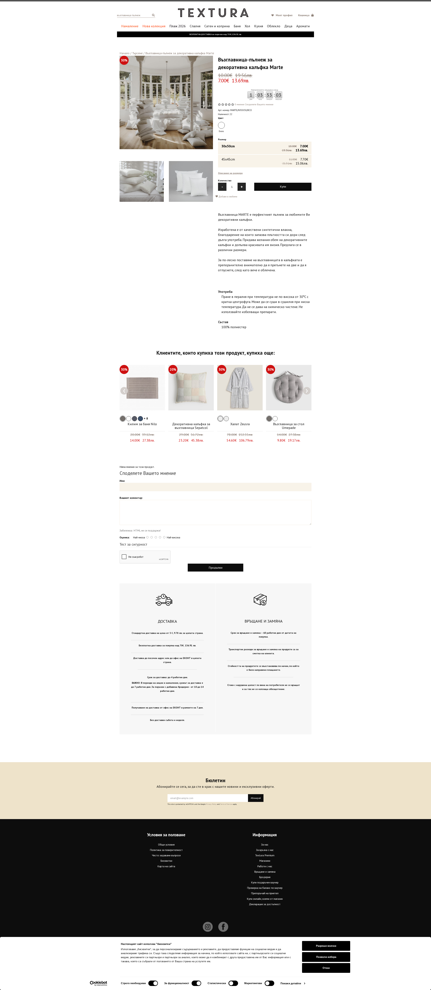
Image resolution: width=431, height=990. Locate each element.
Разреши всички (326, 945)
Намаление (129, 26)
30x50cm (264, 148)
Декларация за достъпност (264, 904)
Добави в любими (227, 196)
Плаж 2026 (177, 26)
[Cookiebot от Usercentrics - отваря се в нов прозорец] (98, 983)
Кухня (258, 26)
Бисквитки (166, 860)
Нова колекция (153, 26)
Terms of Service (226, 804)
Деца (288, 26)
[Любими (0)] (273, 15)
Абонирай (256, 798)
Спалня (195, 26)
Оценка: (125, 537)
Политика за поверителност (166, 850)
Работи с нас (264, 866)
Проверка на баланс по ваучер (265, 887)
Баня (237, 26)
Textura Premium (264, 855)
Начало (124, 53)
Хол (247, 26)
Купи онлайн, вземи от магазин (265, 898)
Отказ (326, 967)
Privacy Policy (211, 804)
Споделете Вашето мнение (259, 104)
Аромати (303, 26)
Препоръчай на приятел (264, 893)
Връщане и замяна (264, 871)
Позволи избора (326, 956)
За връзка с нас (265, 850)
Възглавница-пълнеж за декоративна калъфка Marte (179, 53)
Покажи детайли (290, 983)
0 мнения (239, 104)
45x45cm (264, 161)
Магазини (264, 860)
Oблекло (273, 26)
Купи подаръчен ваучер (264, 882)
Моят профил (284, 15)
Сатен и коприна (217, 26)
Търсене (137, 53)
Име (122, 480)
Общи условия (166, 844)
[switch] (196, 983)
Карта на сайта (166, 866)
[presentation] (124, 391)
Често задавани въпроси (166, 855)
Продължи (215, 568)
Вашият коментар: (131, 497)
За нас (264, 844)
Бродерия (264, 877)
